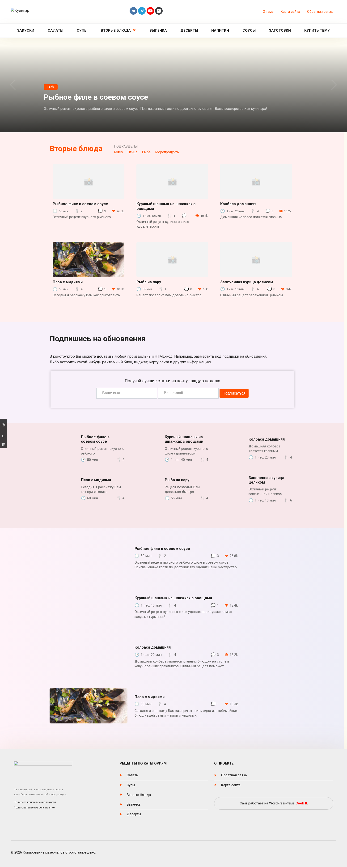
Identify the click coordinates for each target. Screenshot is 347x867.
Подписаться (234, 393)
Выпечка (158, 30)
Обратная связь (320, 12)
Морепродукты (167, 152)
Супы (82, 30)
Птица (132, 152)
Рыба (146, 152)
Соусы (249, 30)
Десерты (189, 30)
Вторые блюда (116, 30)
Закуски (25, 30)
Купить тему (317, 30)
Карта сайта (290, 12)
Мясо (118, 152)
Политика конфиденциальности (35, 802)
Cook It (301, 803)
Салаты (55, 30)
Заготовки (280, 30)
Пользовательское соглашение (34, 807)
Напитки (220, 30)
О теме (268, 12)
